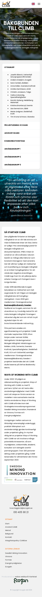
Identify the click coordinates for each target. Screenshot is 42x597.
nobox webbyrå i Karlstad (26, 576)
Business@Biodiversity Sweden (17, 305)
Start (7, 523)
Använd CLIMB (11, 527)
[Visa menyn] (39, 4)
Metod (8, 530)
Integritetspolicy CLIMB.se (16, 540)
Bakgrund (9, 533)
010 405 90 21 (21, 512)
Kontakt (8, 537)
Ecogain (8, 566)
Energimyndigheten (13, 563)
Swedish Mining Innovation (16, 553)
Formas (8, 560)
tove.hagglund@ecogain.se (21, 508)
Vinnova (8, 556)
